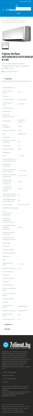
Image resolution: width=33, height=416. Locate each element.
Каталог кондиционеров (10, 372)
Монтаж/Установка (8, 375)
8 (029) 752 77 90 (16, 394)
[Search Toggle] (17, 6)
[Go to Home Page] (2, 19)
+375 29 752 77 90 (25, 1)
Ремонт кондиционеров (9, 378)
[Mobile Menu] (3, 9)
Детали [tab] (7, 329)
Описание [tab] (8, 79)
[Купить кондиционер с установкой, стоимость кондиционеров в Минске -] (11, 9)
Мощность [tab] (9, 324)
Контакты (5, 382)
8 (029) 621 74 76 (8, 396)
